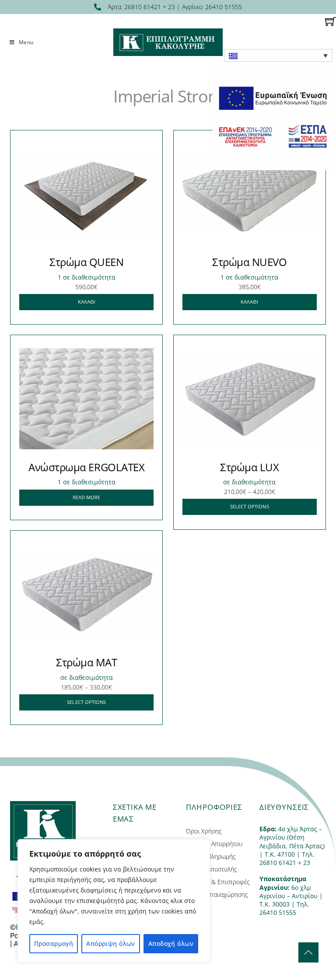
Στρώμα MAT (86, 662)
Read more (87, 497)
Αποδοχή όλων (170, 943)
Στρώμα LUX (249, 467)
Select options (249, 506)
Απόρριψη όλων (110, 943)
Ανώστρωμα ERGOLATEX (86, 467)
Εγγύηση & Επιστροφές (218, 882)
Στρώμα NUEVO (249, 262)
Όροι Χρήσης (204, 831)
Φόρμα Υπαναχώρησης (217, 894)
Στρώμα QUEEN (86, 262)
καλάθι (86, 301)
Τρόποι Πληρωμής (211, 856)
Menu (26, 42)
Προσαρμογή (53, 943)
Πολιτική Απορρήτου (214, 844)
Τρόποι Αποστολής (211, 869)
